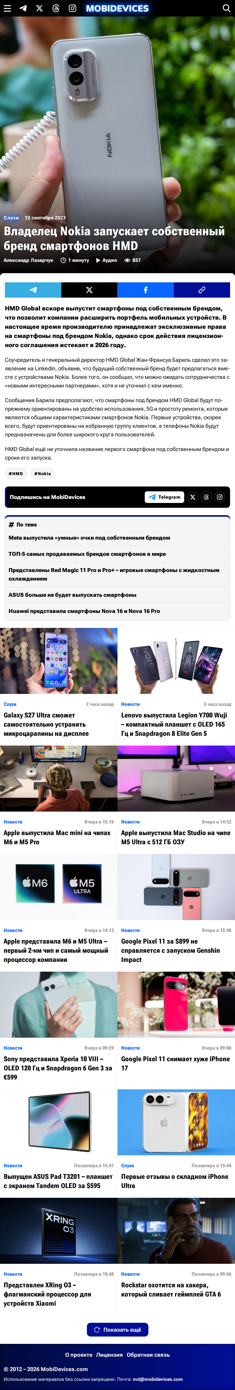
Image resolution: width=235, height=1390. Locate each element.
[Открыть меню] (7, 8)
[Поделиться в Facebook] (146, 290)
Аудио (110, 260)
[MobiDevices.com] (117, 8)
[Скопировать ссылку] (202, 290)
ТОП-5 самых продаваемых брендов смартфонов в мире (87, 554)
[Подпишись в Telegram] (23, 8)
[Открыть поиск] (226, 8)
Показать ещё (122, 1329)
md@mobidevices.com (158, 1379)
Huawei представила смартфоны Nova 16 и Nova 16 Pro (84, 611)
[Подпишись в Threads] (56, 8)
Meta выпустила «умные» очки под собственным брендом (89, 537)
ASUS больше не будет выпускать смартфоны (72, 595)
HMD (17, 473)
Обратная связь (148, 1354)
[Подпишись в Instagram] (72, 8)
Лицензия (109, 1354)
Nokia (44, 473)
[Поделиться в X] (89, 290)
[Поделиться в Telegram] (33, 290)
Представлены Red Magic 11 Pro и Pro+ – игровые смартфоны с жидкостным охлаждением (114, 574)
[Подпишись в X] (39, 8)
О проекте (78, 1354)
